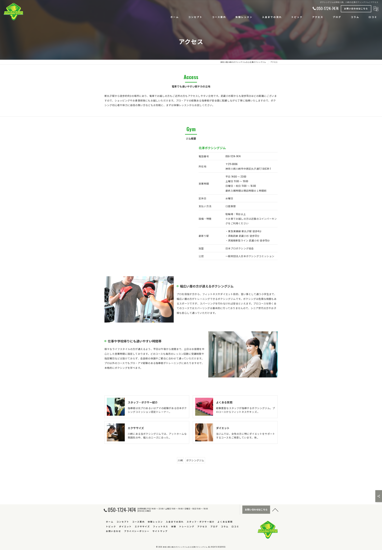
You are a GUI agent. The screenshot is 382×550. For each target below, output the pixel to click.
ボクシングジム (195, 460)
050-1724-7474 (233, 156)
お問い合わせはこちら (356, 8)
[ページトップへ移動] (275, 510)
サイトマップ (160, 531)
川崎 (180, 460)
